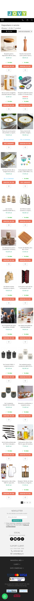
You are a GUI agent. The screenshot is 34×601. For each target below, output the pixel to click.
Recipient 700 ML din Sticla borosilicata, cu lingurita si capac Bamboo (25, 482)
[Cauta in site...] (32, 20)
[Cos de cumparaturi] (27, 20)
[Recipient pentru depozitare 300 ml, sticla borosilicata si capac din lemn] (9, 44)
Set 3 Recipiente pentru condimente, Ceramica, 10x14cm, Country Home (9, 248)
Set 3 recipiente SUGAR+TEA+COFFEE (9, 404)
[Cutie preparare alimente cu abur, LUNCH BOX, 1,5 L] (25, 160)
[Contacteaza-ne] (23, 20)
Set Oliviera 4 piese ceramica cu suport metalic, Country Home (25, 209)
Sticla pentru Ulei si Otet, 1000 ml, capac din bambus (9, 482)
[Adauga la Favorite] (9, 70)
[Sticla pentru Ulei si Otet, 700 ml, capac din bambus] (25, 432)
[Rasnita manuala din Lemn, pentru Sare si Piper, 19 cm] (25, 44)
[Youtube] (15, 539)
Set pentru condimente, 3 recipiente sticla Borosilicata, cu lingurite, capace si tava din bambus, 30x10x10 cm (25, 404)
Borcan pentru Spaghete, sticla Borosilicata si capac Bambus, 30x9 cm (9, 93)
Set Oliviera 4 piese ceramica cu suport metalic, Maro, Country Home (8, 287)
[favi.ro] (17, 595)
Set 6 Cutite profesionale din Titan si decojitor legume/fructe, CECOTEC (9, 443)
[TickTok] (18, 539)
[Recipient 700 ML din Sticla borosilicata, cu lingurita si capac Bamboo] (25, 471)
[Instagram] (22, 539)
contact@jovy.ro (18, 554)
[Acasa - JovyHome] (17, 13)
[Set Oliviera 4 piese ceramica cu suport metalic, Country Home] (25, 198)
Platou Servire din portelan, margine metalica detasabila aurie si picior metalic (25, 132)
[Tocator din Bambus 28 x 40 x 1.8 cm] (25, 238)
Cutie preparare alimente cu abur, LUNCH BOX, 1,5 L (25, 170)
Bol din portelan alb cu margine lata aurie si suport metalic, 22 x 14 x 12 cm (8, 170)
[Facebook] (11, 539)
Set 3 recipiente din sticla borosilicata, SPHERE (9, 326)
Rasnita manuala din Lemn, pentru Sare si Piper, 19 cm (25, 54)
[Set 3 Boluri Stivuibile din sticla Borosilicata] (25, 315)
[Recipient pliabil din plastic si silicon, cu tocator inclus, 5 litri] (25, 83)
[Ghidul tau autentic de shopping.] (23, 590)
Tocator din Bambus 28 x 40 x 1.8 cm (25, 248)
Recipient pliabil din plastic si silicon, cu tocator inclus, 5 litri (25, 93)
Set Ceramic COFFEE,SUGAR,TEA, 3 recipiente (9, 209)
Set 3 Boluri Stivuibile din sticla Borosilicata (25, 326)
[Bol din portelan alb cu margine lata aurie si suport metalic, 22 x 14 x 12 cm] (9, 160)
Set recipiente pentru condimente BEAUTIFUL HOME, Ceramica (25, 365)
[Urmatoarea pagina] (30, 502)
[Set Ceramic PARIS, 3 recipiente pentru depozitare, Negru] (9, 354)
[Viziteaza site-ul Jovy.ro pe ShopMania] (12, 590)
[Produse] (2, 20)
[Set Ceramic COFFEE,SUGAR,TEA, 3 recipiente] (9, 199)
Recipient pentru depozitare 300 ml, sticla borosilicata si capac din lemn (8, 54)
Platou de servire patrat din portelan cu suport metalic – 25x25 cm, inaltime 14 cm (8, 132)
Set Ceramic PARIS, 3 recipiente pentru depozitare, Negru (8, 365)
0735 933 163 (18, 551)
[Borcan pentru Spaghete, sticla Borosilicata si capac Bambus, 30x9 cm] (9, 83)
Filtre (9, 31)
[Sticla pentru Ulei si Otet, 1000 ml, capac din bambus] (9, 471)
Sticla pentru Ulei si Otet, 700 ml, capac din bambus (25, 443)
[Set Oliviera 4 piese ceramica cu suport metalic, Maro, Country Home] (9, 277)
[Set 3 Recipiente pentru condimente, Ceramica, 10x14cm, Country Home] (9, 238)
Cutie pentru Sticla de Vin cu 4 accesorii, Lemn (25, 287)
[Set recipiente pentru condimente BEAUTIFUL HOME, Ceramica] (25, 354)
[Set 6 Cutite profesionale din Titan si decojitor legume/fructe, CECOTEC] (9, 432)
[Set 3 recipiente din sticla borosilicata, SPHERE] (9, 315)
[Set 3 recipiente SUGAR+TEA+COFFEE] (9, 393)
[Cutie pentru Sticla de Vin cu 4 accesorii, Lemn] (25, 277)
